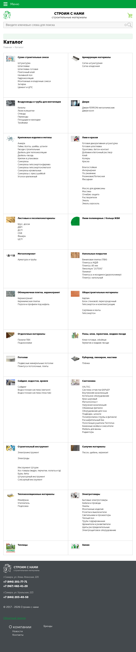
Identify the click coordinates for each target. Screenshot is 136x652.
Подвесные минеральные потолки (35, 363)
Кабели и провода (91, 503)
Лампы (85, 506)
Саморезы (23, 161)
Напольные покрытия (94, 253)
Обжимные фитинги (92, 408)
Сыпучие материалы (93, 446)
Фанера (22, 236)
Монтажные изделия (92, 509)
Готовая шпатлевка (92, 146)
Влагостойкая (89, 167)
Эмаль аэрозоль (90, 203)
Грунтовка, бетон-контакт (95, 149)
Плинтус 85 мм (90, 265)
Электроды (23, 458)
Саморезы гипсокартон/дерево (34, 164)
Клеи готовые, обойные (94, 339)
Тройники (23, 122)
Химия (85, 545)
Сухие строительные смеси (33, 57)
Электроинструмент (28, 452)
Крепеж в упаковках (28, 158)
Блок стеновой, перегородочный (99, 301)
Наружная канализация (94, 405)
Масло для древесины (93, 188)
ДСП (20, 230)
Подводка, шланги (91, 414)
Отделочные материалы (31, 334)
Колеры (86, 158)
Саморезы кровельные (29, 170)
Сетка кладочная (91, 66)
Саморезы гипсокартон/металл (34, 167)
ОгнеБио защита (90, 194)
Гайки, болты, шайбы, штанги (32, 146)
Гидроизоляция (25, 78)
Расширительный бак (93, 420)
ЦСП (20, 239)
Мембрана (23, 500)
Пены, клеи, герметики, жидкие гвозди (104, 334)
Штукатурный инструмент (31, 476)
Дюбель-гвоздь (25, 155)
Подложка (23, 506)
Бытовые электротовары (94, 500)
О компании (20, 627)
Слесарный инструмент (30, 479)
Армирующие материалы (96, 57)
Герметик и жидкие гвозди (95, 342)
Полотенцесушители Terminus (98, 423)
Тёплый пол (88, 518)
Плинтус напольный (92, 277)
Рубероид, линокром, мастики (99, 357)
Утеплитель (24, 503)
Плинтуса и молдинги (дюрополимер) (101, 274)
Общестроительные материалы (100, 292)
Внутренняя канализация (95, 392)
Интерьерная (89, 170)
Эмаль (85, 200)
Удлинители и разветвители (96, 524)
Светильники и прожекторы (96, 515)
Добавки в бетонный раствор (97, 152)
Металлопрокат (27, 253)
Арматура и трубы (27, 259)
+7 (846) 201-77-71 (15, 581)
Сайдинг (22, 386)
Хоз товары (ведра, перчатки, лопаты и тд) (39, 470)
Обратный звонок (14, 618)
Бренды (48, 626)
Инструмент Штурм (28, 467)
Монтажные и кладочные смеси (34, 81)
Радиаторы (88, 432)
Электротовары (91, 494)
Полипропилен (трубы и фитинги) (99, 417)
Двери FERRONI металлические (98, 107)
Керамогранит (25, 298)
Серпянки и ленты (91, 310)
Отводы (22, 113)
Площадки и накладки (29, 119)
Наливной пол (25, 75)
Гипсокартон (88, 313)
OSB (20, 233)
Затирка (22, 84)
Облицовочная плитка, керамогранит (39, 292)
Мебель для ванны (91, 429)
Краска (85, 161)
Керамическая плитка (29, 301)
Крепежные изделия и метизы (35, 137)
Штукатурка (24, 63)
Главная (7, 47)
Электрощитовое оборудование (99, 530)
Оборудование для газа (94, 411)
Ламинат (86, 271)
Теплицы (23, 545)
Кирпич (85, 298)
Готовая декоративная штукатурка (100, 143)
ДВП (20, 227)
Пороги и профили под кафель (33, 304)
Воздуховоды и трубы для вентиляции (39, 101)
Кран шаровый (89, 399)
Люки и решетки (26, 110)
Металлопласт (90, 402)
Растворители (89, 197)
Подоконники (25, 342)
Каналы (21, 107)
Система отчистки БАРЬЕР (96, 389)
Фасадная (87, 179)
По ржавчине (89, 173)
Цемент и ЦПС (25, 87)
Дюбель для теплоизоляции (32, 152)
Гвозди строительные (29, 149)
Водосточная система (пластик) (34, 392)
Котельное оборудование (95, 396)
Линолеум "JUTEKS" (92, 268)
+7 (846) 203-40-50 (16, 597)
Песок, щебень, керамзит (95, 452)
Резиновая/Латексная (93, 176)
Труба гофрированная (93, 521)
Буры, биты (23, 473)
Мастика (86, 191)
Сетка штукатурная (92, 63)
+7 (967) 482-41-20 (15, 586)
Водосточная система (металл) (34, 389)
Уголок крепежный (27, 176)
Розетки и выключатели (94, 512)
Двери (85, 101)
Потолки (23, 357)
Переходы (23, 116)
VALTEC (86, 386)
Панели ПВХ (24, 339)
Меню (14, 4)
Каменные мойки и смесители (97, 426)
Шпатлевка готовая (28, 69)
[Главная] (7, 18)
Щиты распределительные (96, 527)
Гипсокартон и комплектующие (98, 304)
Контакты (17, 634)
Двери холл (88, 110)
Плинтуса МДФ (90, 262)
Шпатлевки (23, 66)
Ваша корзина (130, 15)
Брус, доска (24, 224)
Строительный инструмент (33, 446)
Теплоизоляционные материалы (36, 494)
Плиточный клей (26, 72)
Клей (84, 155)
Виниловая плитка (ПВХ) (94, 259)
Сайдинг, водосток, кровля (33, 381)
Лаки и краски (90, 137)
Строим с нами (69, 14)
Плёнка (86, 363)
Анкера (21, 143)
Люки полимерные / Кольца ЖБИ (101, 218)
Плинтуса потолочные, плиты (33, 366)
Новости (17, 631)
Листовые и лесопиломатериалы (36, 218)
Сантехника (88, 381)
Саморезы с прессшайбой (31, 173)
